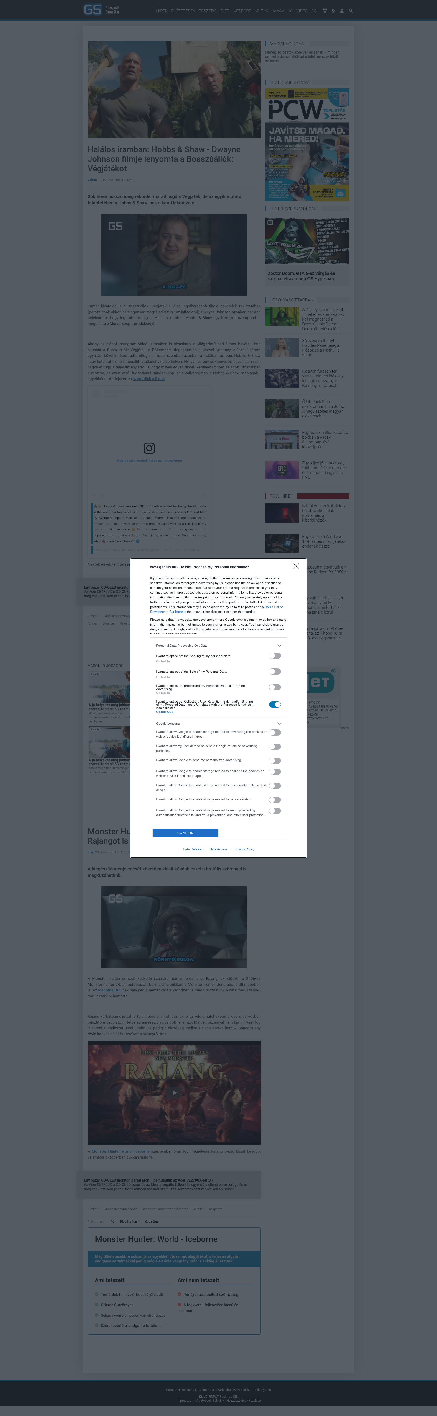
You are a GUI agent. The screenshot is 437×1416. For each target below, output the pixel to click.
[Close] (297, 567)
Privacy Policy (244, 849)
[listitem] (218, 645)
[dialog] (218, 708)
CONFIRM (185, 832)
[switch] (275, 656)
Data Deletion (193, 849)
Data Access (218, 849)
